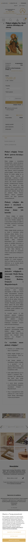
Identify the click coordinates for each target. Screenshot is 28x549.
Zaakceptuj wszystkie (14, 540)
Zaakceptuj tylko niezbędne (14, 532)
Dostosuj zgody (14, 536)
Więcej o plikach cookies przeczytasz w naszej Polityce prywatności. (12, 528)
